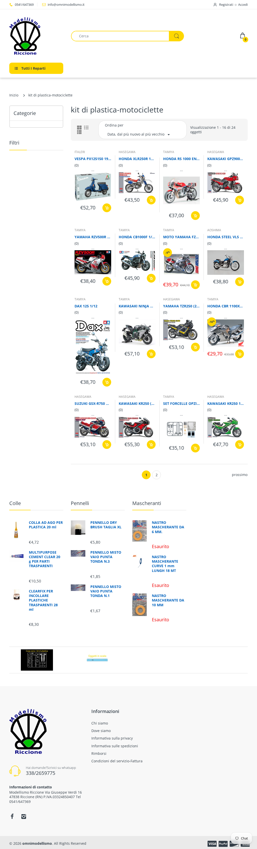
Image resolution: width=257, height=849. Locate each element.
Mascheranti (146, 503)
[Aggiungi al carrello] (106, 207)
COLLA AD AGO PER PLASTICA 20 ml (46, 524)
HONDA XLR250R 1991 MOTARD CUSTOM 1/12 (137, 158)
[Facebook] (12, 816)
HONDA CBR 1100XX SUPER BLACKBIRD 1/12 (225, 306)
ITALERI (80, 152)
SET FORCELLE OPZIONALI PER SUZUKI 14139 (181, 403)
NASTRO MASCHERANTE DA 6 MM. (168, 527)
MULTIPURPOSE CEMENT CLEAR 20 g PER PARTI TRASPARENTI (44, 559)
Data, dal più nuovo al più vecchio (135, 134)
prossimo (239, 474)
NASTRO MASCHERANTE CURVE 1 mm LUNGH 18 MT (165, 564)
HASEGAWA (127, 152)
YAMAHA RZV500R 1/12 (93, 236)
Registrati (226, 4)
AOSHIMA (214, 230)
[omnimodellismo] (36, 36)
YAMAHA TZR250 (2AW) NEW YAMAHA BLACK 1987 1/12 (181, 306)
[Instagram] (23, 816)
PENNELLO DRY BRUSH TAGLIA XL (105, 524)
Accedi (243, 4)
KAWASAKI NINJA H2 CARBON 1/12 (137, 306)
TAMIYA (168, 152)
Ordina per (114, 125)
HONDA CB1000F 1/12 (137, 236)
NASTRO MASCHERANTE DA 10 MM (168, 600)
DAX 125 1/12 (86, 306)
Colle (15, 503)
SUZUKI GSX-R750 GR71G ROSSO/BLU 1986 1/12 (93, 403)
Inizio (13, 95)
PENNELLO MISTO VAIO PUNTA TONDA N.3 (105, 557)
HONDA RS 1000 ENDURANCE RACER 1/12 (181, 158)
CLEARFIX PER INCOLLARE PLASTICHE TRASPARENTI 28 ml (43, 600)
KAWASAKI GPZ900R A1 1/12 (225, 158)
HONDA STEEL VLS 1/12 (225, 236)
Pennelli (80, 503)
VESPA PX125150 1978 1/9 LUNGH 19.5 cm (93, 158)
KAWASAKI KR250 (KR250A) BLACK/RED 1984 (137, 403)
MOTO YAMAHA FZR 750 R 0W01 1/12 (181, 236)
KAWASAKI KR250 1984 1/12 (225, 403)
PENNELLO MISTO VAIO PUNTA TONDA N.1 (105, 591)
